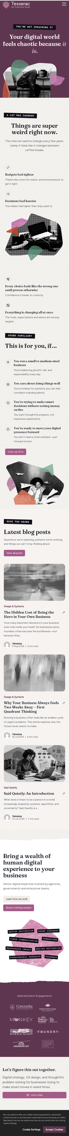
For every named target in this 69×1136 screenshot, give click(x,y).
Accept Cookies (54, 1129)
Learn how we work (16, 899)
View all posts (14, 553)
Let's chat (37, 1095)
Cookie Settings (31, 1129)
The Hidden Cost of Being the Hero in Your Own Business (29, 614)
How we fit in (16, 451)
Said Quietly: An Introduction (29, 793)
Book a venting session (18, 907)
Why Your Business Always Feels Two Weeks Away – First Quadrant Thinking (31, 707)
